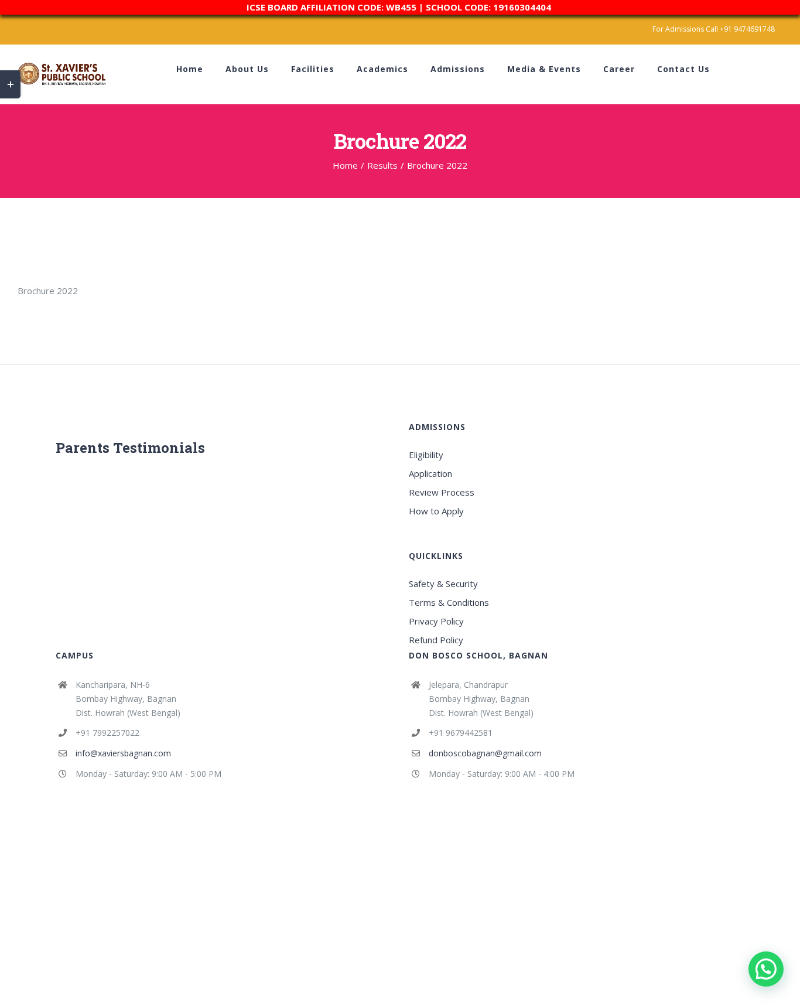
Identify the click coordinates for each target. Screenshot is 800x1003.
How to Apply (436, 511)
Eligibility (426, 454)
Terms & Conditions (449, 602)
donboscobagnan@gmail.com (485, 753)
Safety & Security (443, 583)
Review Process (441, 492)
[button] (766, 969)
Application (430, 473)
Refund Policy (436, 640)
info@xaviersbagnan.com (123, 753)
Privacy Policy (436, 621)
